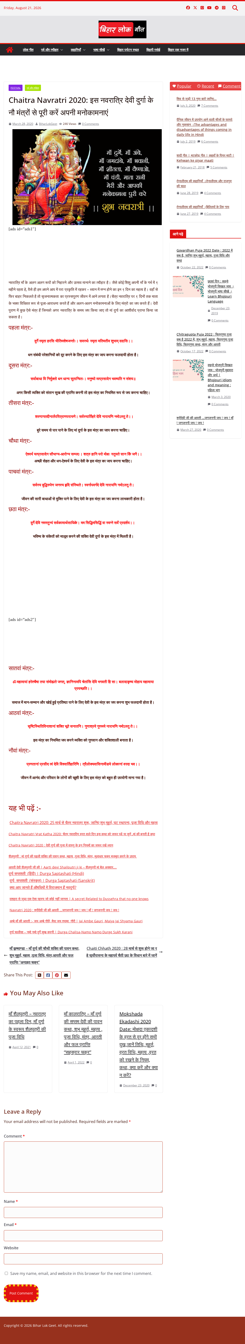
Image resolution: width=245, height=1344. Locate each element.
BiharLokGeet (48, 124)
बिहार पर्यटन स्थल (128, 49)
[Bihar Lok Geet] (9, 50)
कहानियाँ (76, 49)
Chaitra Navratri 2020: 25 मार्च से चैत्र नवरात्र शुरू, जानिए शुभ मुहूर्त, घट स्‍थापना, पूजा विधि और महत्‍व (84, 822)
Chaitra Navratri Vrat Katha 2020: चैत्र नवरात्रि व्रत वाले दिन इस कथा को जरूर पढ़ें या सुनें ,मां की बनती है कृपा (82, 834)
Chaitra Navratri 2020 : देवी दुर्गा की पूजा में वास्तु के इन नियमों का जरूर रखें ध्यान (61, 845)
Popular (184, 86)
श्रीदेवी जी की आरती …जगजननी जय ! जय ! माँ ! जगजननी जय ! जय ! (205, 420)
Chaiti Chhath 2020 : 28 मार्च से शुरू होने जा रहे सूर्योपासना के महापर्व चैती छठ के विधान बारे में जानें (121, 952)
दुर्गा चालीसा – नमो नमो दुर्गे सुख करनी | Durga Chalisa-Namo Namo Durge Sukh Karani (71, 932)
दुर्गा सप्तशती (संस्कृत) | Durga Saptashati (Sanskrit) (52, 880)
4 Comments (212, 193)
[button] (60, 49)
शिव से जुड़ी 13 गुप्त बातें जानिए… (197, 98)
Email (10, 1224)
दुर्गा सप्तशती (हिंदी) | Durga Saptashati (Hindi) (46, 873)
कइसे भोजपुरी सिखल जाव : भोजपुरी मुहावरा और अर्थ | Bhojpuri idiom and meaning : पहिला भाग (220, 377)
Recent (208, 86)
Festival (16, 87)
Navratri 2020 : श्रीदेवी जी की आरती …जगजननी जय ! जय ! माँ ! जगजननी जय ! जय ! (64, 910)
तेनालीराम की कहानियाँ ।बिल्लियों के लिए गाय (203, 207)
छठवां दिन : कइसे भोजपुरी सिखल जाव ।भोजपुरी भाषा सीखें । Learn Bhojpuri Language (221, 291)
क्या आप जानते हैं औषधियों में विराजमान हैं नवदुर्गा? (43, 887)
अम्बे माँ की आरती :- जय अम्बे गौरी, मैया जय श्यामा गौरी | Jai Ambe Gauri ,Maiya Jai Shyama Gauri (76, 921)
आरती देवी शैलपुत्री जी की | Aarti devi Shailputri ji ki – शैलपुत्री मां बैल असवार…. (63, 867)
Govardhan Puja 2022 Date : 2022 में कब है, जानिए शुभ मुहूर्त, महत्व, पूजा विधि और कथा (205, 255)
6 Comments (209, 141)
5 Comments (218, 167)
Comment (14, 1136)
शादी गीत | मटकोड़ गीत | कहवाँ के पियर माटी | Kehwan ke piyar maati (205, 158)
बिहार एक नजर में (178, 49)
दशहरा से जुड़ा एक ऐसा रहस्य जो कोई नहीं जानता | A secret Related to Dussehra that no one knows (79, 898)
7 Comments (209, 106)
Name (11, 1201)
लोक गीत (28, 49)
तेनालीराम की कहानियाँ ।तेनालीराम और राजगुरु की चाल (204, 183)
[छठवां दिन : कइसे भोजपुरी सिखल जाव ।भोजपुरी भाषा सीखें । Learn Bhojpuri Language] (188, 301)
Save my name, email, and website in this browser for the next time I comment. (81, 1273)
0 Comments (90, 124)
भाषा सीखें (99, 49)
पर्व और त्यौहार (49, 49)
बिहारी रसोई (153, 49)
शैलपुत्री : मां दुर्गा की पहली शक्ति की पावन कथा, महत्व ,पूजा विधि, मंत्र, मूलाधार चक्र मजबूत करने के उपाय (73, 856)
